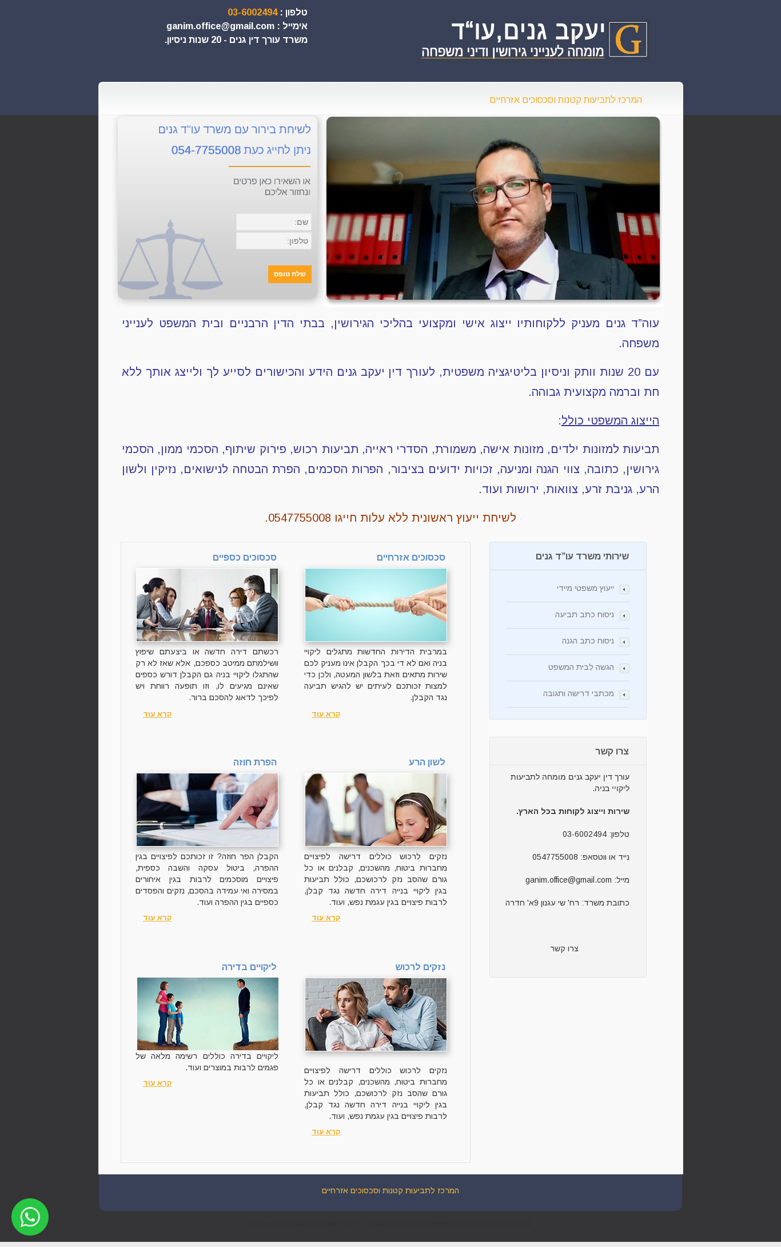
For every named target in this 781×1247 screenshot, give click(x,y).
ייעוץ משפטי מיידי (585, 588)
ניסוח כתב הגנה (588, 640)
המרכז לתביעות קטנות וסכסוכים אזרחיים (565, 100)
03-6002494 (252, 12)
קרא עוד (157, 714)
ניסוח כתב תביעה (584, 614)
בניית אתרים (268, 1224)
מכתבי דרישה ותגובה (578, 693)
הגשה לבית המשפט (581, 667)
